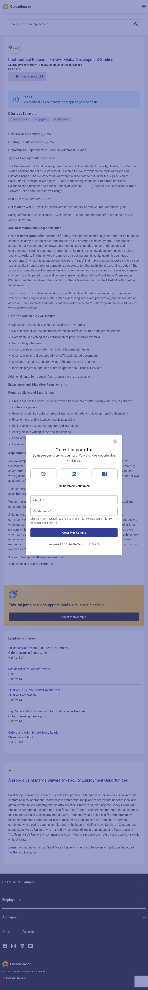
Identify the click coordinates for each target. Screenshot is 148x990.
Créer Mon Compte (74, 532)
